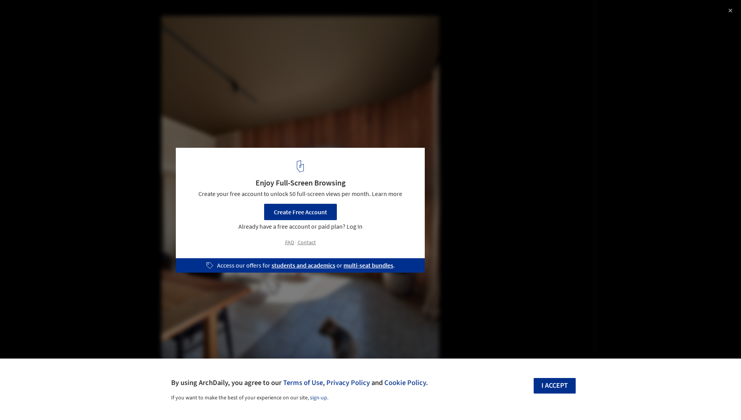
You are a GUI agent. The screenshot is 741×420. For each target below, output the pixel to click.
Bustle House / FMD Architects (66, 14)
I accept (554, 385)
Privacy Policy (348, 383)
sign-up (318, 398)
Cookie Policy (405, 383)
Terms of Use (303, 383)
